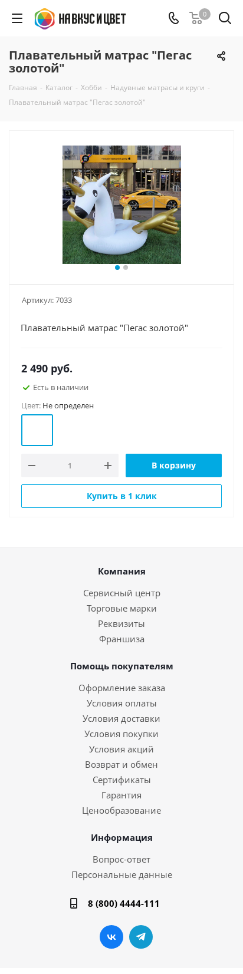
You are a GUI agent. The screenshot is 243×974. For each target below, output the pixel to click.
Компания (122, 571)
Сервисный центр (121, 593)
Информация (122, 837)
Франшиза (122, 639)
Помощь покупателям (121, 666)
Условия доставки (121, 718)
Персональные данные (121, 874)
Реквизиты (121, 623)
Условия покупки (121, 733)
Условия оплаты (122, 703)
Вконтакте (111, 937)
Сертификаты (122, 779)
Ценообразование (121, 810)
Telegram (141, 937)
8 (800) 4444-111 (124, 903)
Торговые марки (122, 608)
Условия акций (121, 749)
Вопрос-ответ (121, 859)
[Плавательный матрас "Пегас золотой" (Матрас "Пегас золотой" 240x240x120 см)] (121, 205)
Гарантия (121, 795)
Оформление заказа (121, 688)
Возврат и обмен (121, 764)
